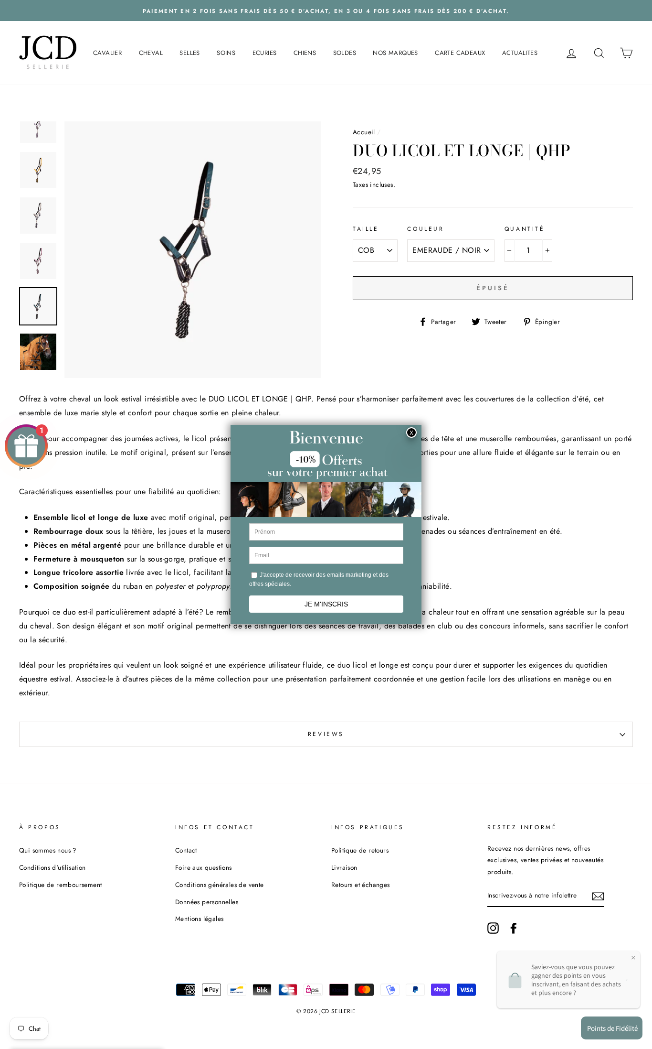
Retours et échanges (360, 884)
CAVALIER (107, 52)
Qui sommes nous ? (48, 850)
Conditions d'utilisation (52, 867)
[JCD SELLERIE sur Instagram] (493, 927)
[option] (326, 10)
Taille (366, 229)
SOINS (226, 52)
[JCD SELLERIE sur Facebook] (513, 927)
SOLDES (344, 52)
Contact (186, 850)
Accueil (364, 132)
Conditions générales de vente (219, 884)
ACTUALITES (519, 52)
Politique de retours (360, 850)
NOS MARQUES (395, 52)
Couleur (425, 229)
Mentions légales (199, 918)
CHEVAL (151, 52)
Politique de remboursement (60, 884)
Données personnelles (206, 902)
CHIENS (305, 52)
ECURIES (264, 52)
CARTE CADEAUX (460, 52)
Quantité (525, 229)
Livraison (344, 867)
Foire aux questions (203, 867)
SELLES (189, 52)
